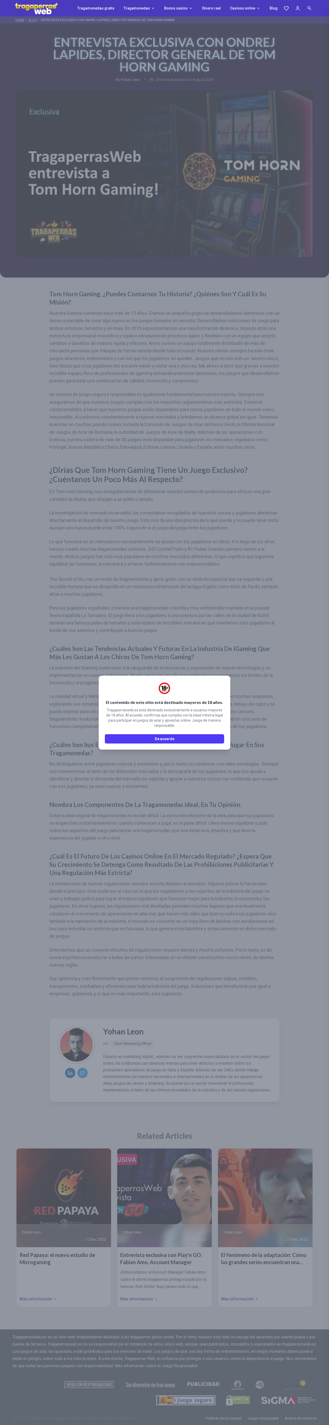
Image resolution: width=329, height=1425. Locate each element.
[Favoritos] (286, 8)
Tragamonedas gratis (95, 8)
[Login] (297, 8)
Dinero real (211, 8)
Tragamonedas (137, 8)
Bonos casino (176, 8)
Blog (274, 8)
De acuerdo (165, 739)
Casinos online (242, 8)
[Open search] (309, 8)
